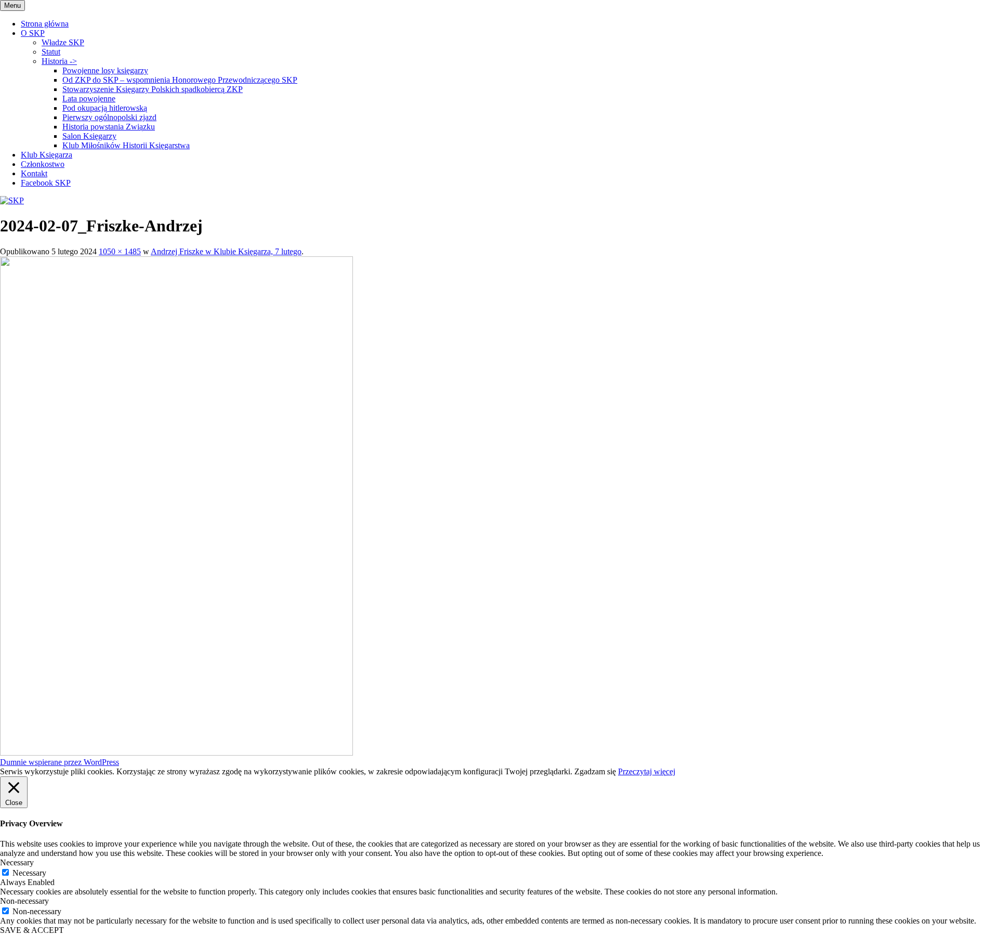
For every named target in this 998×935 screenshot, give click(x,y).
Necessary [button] (17, 862)
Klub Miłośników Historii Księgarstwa (126, 145)
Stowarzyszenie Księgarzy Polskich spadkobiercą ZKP (152, 89)
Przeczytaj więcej (646, 771)
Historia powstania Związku (108, 126)
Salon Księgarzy (89, 136)
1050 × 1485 (120, 251)
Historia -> (59, 61)
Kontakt (34, 173)
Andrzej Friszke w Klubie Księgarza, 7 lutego (226, 251)
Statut (51, 51)
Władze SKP (63, 42)
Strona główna (45, 23)
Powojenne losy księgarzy (105, 70)
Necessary (29, 872)
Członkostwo (42, 164)
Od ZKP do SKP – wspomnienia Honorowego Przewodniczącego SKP (179, 79)
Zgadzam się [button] (595, 771)
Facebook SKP (46, 182)
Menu (12, 5)
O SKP (33, 33)
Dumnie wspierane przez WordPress (59, 762)
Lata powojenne (88, 98)
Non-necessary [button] (24, 901)
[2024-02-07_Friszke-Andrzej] (176, 752)
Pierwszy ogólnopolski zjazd (109, 117)
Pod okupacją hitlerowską (104, 107)
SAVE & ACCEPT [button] (32, 930)
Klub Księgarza (46, 154)
